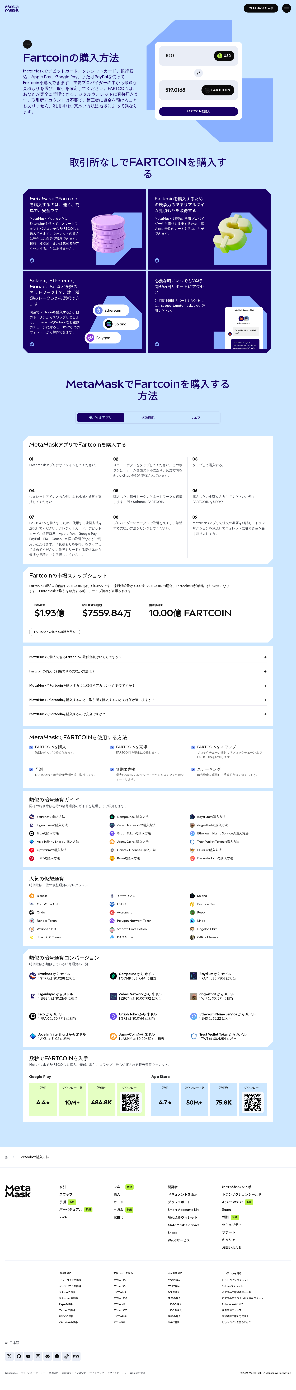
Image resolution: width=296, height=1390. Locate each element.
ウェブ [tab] (195, 417)
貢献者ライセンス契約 (74, 1373)
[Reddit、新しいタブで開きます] (57, 1356)
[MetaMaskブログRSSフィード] (76, 1356)
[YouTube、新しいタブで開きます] (28, 1356)
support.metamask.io (178, 305)
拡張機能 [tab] (147, 417)
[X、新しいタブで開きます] (9, 1356)
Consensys (11, 1373)
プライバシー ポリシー (33, 1373)
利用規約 (54, 1373)
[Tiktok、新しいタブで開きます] (66, 1356)
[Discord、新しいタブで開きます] (47, 1356)
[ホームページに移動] (12, 8)
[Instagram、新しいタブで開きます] (38, 1356)
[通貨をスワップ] (198, 73)
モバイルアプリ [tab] (100, 417)
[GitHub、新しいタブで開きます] (19, 1356)
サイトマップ (97, 1373)
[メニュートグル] (286, 8)
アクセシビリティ (117, 1373)
